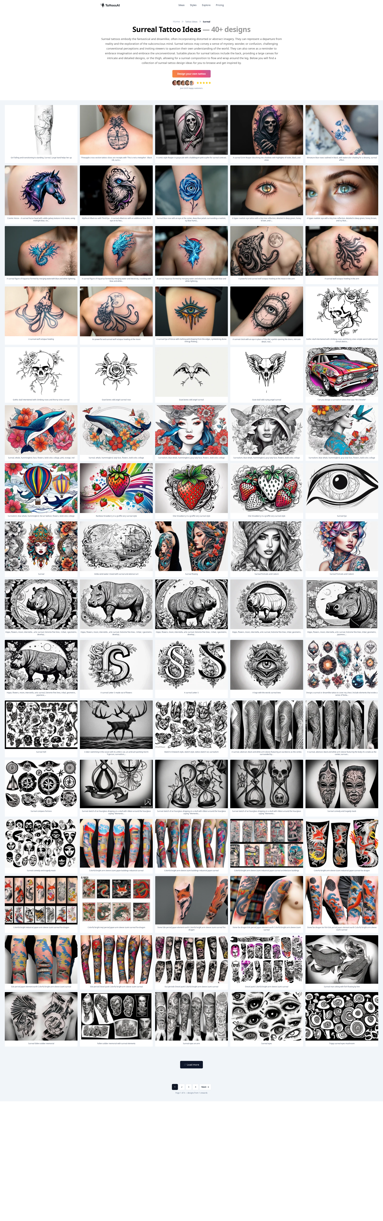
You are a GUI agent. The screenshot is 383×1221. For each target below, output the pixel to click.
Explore (206, 5)
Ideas (181, 5)
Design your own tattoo (191, 73)
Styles (193, 5)
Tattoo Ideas (191, 21)
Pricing (220, 5)
